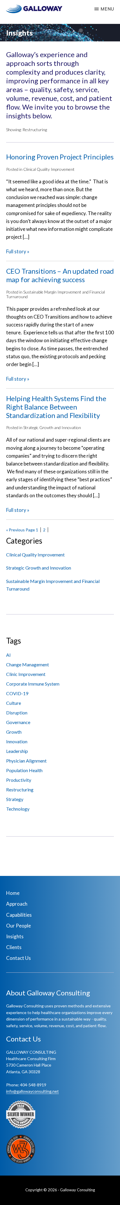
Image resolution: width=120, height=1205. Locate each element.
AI (8, 655)
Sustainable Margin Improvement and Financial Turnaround (55, 294)
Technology (17, 808)
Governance (18, 722)
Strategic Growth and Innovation (52, 427)
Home (13, 893)
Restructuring (19, 789)
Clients (14, 947)
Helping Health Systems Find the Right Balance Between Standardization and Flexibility (56, 406)
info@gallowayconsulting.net (32, 1091)
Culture (13, 703)
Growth (14, 732)
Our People (18, 926)
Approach (16, 904)
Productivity (18, 780)
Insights (15, 936)
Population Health (24, 770)
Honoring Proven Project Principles (60, 157)
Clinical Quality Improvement (49, 169)
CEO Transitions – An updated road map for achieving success (60, 275)
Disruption (16, 712)
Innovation (16, 741)
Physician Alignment (26, 760)
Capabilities (19, 915)
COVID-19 (17, 693)
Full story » (17, 251)
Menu (107, 9)
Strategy (14, 799)
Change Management (27, 664)
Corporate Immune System (32, 683)
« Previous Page (20, 529)
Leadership (17, 751)
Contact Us (18, 958)
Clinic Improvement (25, 674)
